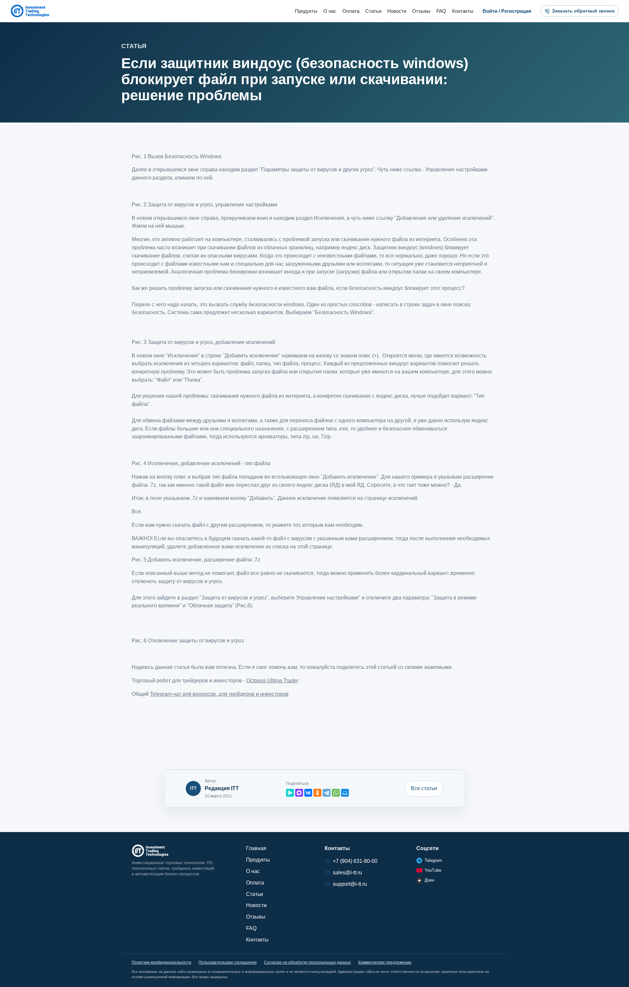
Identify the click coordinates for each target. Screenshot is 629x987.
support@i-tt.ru (350, 884)
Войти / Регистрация (507, 11)
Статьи (373, 11)
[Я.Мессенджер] (290, 793)
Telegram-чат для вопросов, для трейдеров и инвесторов (219, 694)
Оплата (350, 11)
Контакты (462, 11)
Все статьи (424, 788)
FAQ (441, 11)
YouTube (433, 870)
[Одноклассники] (317, 793)
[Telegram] (327, 793)
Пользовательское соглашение (228, 962)
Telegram (433, 860)
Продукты (306, 11)
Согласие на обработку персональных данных (307, 962)
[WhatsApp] (336, 793)
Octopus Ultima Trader (272, 680)
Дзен (429, 880)
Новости (396, 11)
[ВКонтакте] (308, 793)
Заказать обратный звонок (583, 10)
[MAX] (299, 793)
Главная (256, 848)
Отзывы (421, 11)
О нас (329, 11)
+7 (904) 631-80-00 (355, 861)
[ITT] (29, 11)
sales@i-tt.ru (347, 872)
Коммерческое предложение (384, 962)
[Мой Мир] (345, 793)
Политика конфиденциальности (161, 962)
